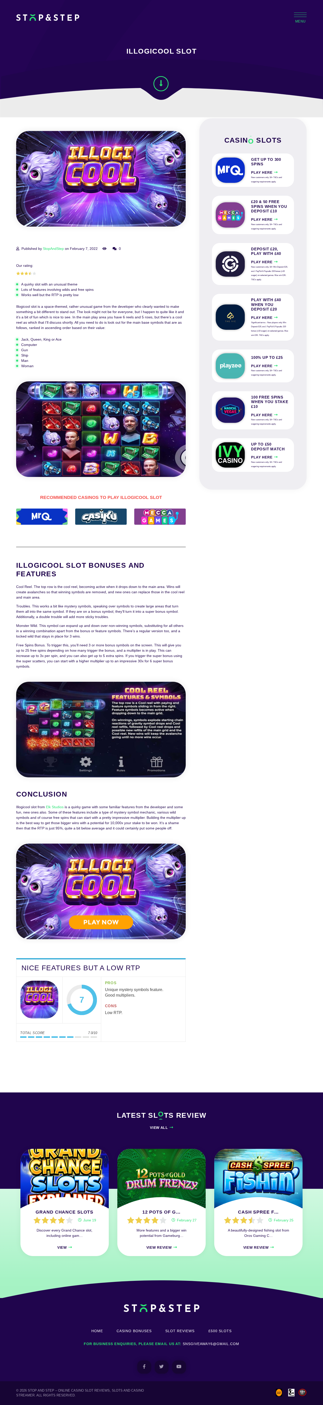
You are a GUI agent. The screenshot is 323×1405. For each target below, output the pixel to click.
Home (97, 1331)
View (62, 1247)
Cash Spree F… (258, 1212)
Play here (261, 172)
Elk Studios (55, 807)
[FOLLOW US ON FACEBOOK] (144, 1366)
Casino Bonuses (134, 1331)
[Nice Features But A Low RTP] (39, 1000)
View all (159, 1128)
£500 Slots (220, 1331)
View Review (159, 1247)
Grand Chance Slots (64, 1212)
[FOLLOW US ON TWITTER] (162, 1366)
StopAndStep (53, 249)
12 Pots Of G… (161, 1212)
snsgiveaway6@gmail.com (211, 1344)
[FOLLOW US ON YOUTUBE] (179, 1366)
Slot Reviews (180, 1331)
